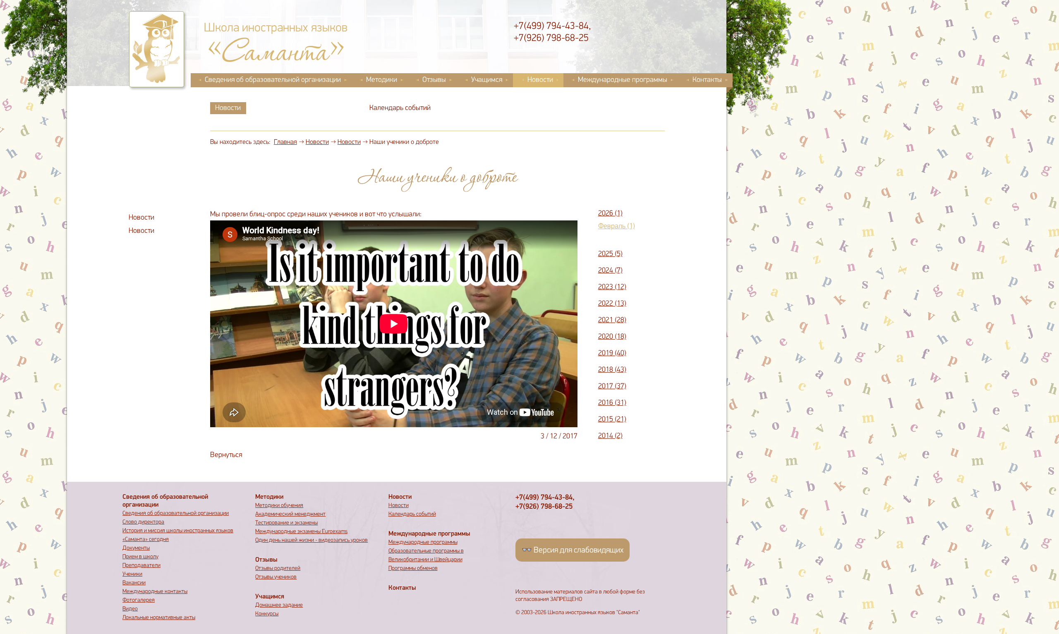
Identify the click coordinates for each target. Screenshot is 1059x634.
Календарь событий (400, 108)
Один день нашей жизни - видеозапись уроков (311, 540)
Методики (381, 80)
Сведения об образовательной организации (273, 80)
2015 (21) (612, 419)
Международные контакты (154, 592)
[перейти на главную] (156, 49)
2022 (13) (612, 304)
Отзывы (434, 80)
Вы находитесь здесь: (240, 142)
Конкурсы (266, 614)
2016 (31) (612, 403)
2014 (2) (610, 436)
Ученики (132, 574)
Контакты (707, 80)
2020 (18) (612, 337)
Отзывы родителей (277, 568)
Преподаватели (141, 565)
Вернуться (226, 455)
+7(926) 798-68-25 (551, 38)
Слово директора (143, 522)
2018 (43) (612, 370)
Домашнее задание (279, 605)
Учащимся (486, 80)
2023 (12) (612, 287)
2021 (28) (612, 320)
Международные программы (622, 80)
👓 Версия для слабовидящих (572, 550)
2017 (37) (612, 386)
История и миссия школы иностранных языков (177, 531)
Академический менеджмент (290, 514)
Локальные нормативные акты (158, 618)
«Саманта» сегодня (145, 539)
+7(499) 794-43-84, (552, 26)
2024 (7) (610, 271)
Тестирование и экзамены (286, 523)
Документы (136, 548)
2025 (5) (610, 254)
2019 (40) (612, 353)
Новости (540, 80)
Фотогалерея (138, 600)
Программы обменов (413, 568)
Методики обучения (279, 505)
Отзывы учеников (276, 577)
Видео (130, 609)
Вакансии (134, 583)
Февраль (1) (616, 226)
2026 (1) (610, 214)
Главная (285, 142)
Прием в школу (140, 557)
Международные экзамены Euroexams (301, 532)
